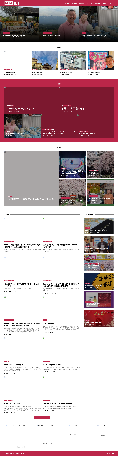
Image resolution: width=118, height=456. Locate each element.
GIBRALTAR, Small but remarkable (57, 404)
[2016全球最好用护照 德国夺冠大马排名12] (99, 226)
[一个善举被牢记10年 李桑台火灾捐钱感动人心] (100, 192)
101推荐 (91, 170)
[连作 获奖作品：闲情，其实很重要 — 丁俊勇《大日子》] (22, 269)
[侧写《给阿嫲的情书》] (101, 60)
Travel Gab (8, 69)
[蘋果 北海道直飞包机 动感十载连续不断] (99, 244)
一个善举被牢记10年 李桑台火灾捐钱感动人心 (99, 199)
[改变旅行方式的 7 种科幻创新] (99, 281)
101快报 (9, 196)
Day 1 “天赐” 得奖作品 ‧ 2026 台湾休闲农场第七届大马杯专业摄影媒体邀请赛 (22, 324)
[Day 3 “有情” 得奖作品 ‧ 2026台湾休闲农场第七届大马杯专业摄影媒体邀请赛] (22, 230)
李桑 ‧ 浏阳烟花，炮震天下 (92, 304)
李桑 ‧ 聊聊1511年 (49, 323)
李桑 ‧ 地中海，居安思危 (13, 365)
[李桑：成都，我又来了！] (73, 60)
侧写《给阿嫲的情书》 (94, 72)
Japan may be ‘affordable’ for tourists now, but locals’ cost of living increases (58, 132)
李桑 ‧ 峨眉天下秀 (37, 72)
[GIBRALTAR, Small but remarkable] (61, 388)
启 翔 (88, 250)
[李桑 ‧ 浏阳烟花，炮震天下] (99, 299)
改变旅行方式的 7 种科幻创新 (93, 285)
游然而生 (67, 69)
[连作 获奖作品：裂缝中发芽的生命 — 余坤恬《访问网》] (61, 230)
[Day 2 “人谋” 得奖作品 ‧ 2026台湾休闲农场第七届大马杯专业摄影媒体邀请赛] (61, 269)
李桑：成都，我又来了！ (67, 72)
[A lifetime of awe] (17, 60)
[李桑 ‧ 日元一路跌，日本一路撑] (98, 24)
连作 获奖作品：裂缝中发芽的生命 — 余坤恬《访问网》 (60, 246)
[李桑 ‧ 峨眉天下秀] (45, 60)
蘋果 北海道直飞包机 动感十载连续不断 (96, 248)
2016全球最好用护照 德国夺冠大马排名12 (97, 230)
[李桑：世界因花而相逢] (59, 24)
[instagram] (110, 453)
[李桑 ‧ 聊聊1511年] (61, 308)
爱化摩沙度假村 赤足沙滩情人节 (94, 322)
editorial (12, 201)
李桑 (45, 37)
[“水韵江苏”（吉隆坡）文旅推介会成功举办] (31, 178)
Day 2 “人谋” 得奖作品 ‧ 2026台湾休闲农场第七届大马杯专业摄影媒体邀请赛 (61, 285)
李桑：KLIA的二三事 (12, 404)
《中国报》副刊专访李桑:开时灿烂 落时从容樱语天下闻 (92, 267)
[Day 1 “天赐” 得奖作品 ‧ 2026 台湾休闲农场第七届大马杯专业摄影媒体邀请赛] (22, 308)
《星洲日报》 (93, 202)
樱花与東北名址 (94, 173)
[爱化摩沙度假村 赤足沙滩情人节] (99, 318)
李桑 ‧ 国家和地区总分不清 (87, 133)
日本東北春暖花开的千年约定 (71, 200)
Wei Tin (89, 324)
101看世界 (11, 241)
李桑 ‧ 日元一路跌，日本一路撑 (94, 36)
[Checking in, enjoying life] (19, 24)
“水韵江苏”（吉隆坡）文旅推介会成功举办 (31, 199)
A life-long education (52, 365)
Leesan (7, 37)
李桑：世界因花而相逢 (51, 36)
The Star (46, 135)
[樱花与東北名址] (100, 164)
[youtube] (113, 453)
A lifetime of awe (9, 72)
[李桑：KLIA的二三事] (22, 388)
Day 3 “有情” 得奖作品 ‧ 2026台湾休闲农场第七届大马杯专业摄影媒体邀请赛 (22, 246)
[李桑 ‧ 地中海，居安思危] (22, 349)
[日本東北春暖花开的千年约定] (72, 192)
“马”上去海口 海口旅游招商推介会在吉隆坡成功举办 (72, 172)
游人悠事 (87, 283)
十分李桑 (62, 69)
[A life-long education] (61, 349)
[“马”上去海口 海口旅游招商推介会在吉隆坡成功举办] (72, 164)
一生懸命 (34, 69)
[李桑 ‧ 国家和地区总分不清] (95, 126)
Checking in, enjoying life (14, 36)
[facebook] (107, 453)
